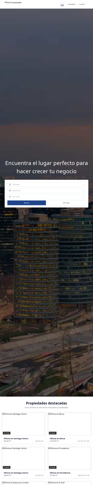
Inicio (62, 4)
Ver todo (66, 203)
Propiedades (72, 4)
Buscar (26, 203)
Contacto (82, 4)
